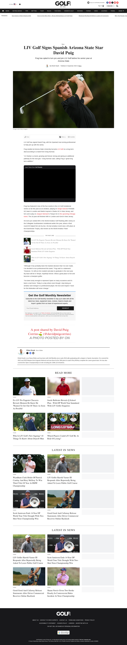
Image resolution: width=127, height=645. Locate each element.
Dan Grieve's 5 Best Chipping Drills (21, 15)
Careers (71, 623)
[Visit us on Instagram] (110, 3)
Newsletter (72, 136)
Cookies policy (62, 623)
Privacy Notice (29, 314)
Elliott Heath (55, 66)
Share (28, 136)
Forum (88, 11)
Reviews (80, 11)
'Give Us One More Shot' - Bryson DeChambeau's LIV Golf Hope (54, 15)
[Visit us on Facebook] (107, 3)
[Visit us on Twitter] (112, 3)
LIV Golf (60, 149)
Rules (49, 11)
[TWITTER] (27, 353)
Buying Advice (17, 11)
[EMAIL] (33, 353)
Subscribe (109, 6)
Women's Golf (69, 11)
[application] (50, 183)
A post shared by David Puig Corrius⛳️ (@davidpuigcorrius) (49, 331)
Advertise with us (82, 623)
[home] (3, 11)
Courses (104, 11)
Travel (113, 11)
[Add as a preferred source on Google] (63, 632)
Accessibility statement (47, 623)
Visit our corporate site (85, 639)
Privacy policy (90, 620)
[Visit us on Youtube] (115, 3)
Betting (34, 11)
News (7, 11)
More (121, 11)
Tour (42, 11)
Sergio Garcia (62, 209)
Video (96, 11)
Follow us (63, 136)
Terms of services (46, 313)
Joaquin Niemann (43, 214)
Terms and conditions (75, 620)
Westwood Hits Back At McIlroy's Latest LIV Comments (94, 15)
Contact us (63, 620)
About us (35, 620)
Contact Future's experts (49, 620)
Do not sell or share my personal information (63, 626)
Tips (26, 11)
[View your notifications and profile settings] (20, 4)
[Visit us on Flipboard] (117, 3)
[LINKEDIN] (30, 353)
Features (58, 11)
